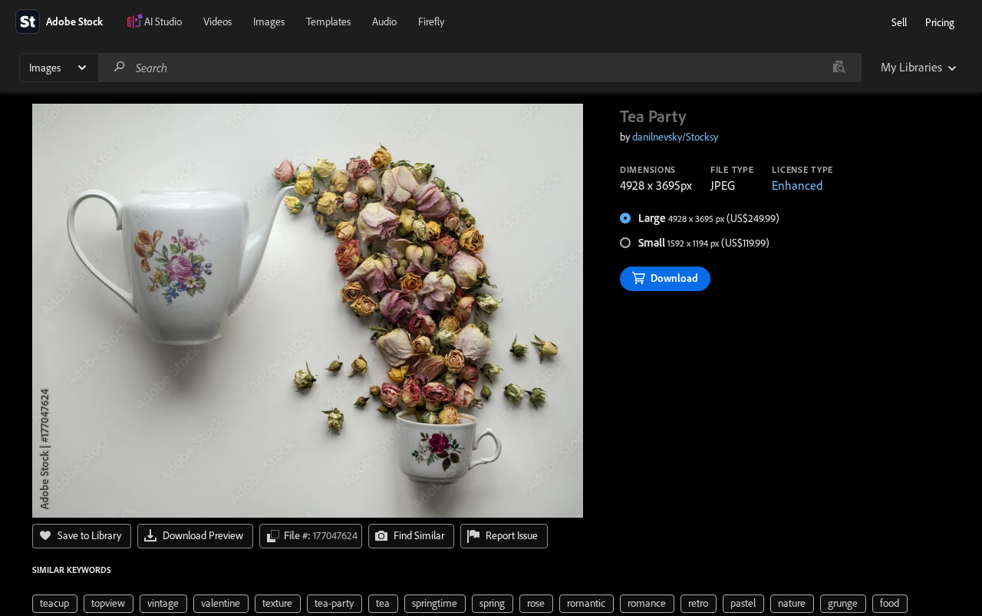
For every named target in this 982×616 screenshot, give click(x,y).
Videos (217, 21)
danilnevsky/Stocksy (675, 137)
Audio (384, 21)
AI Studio (163, 21)
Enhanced (797, 185)
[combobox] (479, 67)
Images (269, 21)
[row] (54, 603)
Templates (328, 21)
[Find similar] (839, 67)
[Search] (119, 67)
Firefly (431, 21)
